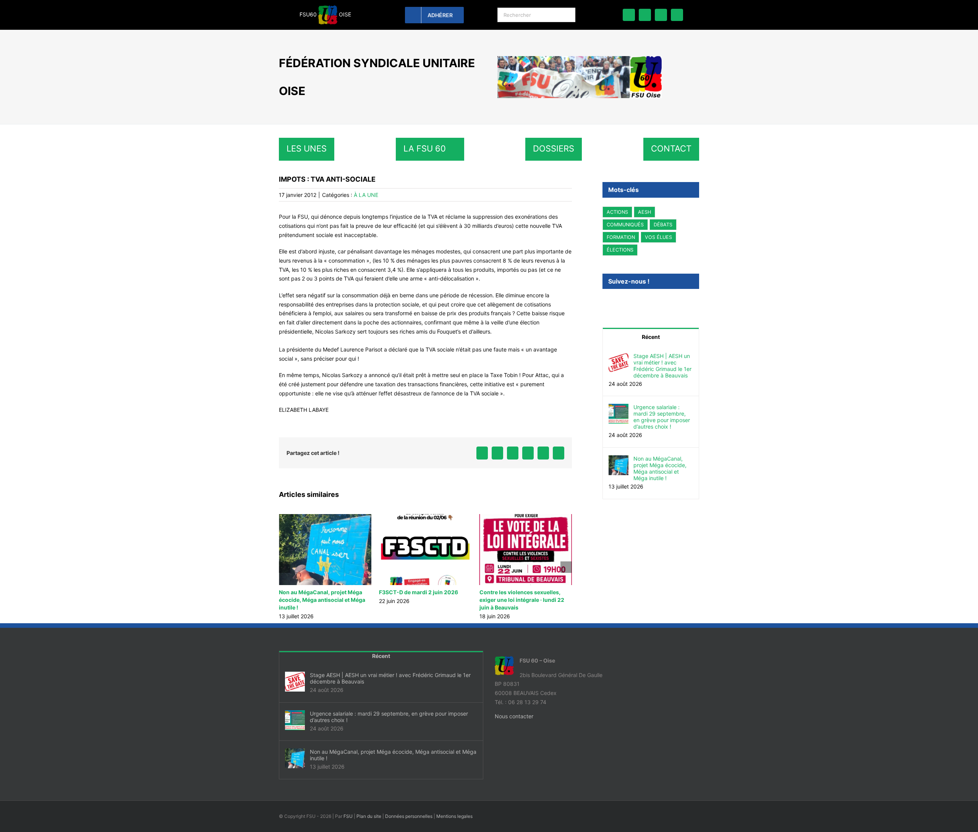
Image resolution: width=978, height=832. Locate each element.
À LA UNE (366, 195)
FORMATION (621, 237)
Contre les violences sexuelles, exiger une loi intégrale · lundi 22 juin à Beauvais (470, 600)
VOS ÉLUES (658, 237)
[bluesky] (645, 15)
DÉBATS (663, 224)
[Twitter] (615, 302)
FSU (348, 816)
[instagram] (677, 15)
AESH (644, 212)
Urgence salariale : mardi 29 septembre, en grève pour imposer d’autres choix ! (661, 417)
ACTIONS (617, 212)
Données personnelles (408, 816)
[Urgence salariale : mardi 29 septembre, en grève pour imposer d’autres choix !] (618, 408)
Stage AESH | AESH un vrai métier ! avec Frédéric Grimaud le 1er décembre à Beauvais (662, 366)
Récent (651, 337)
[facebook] (629, 15)
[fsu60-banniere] (579, 58)
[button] (284, 567)
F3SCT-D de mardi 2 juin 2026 (367, 592)
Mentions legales (454, 816)
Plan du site (368, 816)
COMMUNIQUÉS (625, 224)
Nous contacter (514, 716)
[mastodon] (661, 15)
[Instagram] (625, 302)
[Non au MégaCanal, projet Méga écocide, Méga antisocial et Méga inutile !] (618, 459)
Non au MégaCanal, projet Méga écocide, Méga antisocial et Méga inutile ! (660, 468)
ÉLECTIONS (620, 250)
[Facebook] (604, 302)
